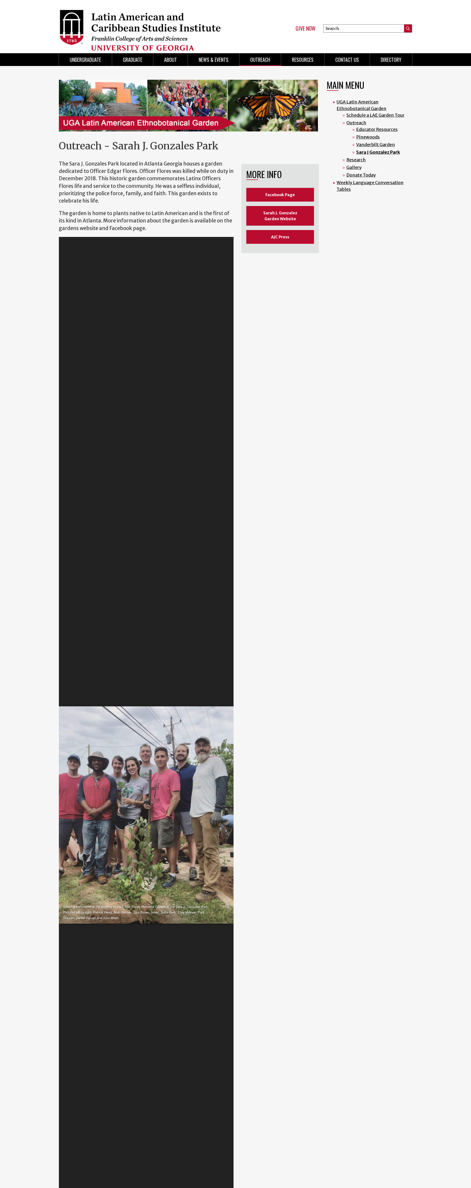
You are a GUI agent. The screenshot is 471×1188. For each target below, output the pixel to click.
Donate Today (361, 175)
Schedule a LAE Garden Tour (375, 115)
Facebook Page (280, 194)
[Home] (145, 24)
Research (356, 160)
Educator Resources (377, 129)
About (170, 59)
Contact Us (347, 59)
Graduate (132, 59)
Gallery (354, 167)
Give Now (305, 28)
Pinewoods (368, 137)
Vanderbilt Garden (375, 144)
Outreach (260, 59)
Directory (391, 59)
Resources (303, 59)
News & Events (213, 59)
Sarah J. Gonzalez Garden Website (280, 215)
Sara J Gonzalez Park (378, 152)
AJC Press (280, 236)
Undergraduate (85, 59)
